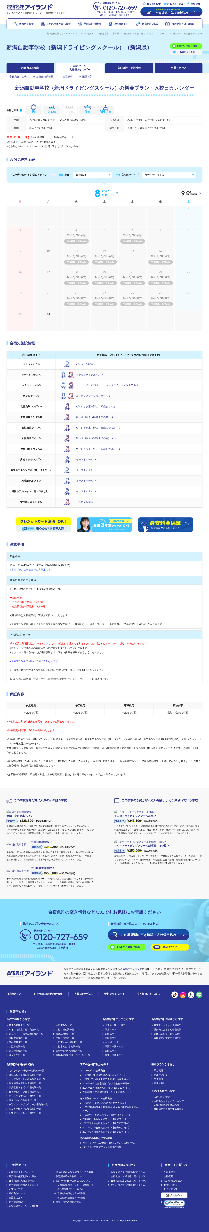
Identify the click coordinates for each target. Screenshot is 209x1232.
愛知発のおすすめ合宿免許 (167, 1029)
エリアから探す (86, 33)
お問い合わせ (170, 1185)
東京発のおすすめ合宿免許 (167, 1025)
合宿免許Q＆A (150, 23)
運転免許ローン (17, 1193)
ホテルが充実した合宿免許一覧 (25, 1096)
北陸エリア (110, 1038)
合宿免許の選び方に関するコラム (128, 1172)
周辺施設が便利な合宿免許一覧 (25, 1083)
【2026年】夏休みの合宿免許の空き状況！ (104, 1103)
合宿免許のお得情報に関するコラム (129, 1176)
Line (199, 994)
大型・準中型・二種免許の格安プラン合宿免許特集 (108, 1142)
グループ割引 (161, 1074)
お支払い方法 (16, 1189)
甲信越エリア (112, 1042)
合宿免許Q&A (16, 1202)
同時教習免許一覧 (18, 1038)
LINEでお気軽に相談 (187, 46)
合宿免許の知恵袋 (123, 1165)
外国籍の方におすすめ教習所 (169, 1109)
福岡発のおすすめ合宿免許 (167, 1038)
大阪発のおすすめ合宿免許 (167, 1033)
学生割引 (158, 1079)
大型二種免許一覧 (65, 1029)
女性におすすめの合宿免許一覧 (25, 1074)
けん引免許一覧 (17, 1055)
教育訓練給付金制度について (71, 1176)
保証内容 (87, 76)
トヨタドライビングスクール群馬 (133, 815)
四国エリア (110, 1050)
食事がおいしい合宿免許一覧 (24, 1091)
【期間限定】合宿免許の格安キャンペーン (104, 1075)
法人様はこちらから (148, 993)
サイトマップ (170, 1189)
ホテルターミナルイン (88, 374)
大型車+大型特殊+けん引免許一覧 (73, 1055)
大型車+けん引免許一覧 (68, 1046)
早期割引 (158, 1070)
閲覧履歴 (195, 4)
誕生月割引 (159, 1083)
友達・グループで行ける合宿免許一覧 (28, 1104)
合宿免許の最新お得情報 (48, 993)
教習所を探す (154, 4)
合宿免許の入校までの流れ (22, 1180)
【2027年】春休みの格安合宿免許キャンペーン (106, 1115)
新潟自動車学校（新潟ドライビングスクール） (146, 33)
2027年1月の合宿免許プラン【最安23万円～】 (106, 1123)
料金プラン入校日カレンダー (79, 68)
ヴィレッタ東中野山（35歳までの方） (97, 406)
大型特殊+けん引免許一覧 (69, 1050)
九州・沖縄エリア (114, 1055)
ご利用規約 (169, 1172)
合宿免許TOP (14, 993)
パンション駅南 (84, 364)
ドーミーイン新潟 (86, 385)
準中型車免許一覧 (18, 1042)
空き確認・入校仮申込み (148, 934)
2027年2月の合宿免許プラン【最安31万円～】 (106, 1127)
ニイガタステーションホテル (120, 385)
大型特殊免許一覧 (18, 1050)
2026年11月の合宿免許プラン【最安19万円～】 (106, 1087)
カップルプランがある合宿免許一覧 (27, 1079)
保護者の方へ (16, 1197)
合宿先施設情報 (44, 76)
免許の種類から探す (18, 1019)
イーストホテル (84, 459)
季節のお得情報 (92, 23)
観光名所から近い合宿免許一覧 (25, 1087)
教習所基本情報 (30, 67)
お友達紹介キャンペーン (21, 1172)
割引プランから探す (163, 1064)
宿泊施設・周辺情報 (129, 67)
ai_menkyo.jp (183, 994)
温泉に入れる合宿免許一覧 (22, 1100)
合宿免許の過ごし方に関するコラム (129, 1180)
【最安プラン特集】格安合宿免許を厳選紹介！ (106, 1079)
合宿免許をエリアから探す (118, 1019)
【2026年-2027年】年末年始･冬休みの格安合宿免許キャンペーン (112, 1109)
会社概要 (168, 1176)
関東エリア (110, 1029)
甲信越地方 (103, 33)
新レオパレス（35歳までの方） (93, 417)
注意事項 (67, 76)
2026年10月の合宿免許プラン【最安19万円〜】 (107, 1083)
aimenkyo (191, 994)
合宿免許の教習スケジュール (24, 1185)
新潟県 (116, 33)
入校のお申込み (83, 993)
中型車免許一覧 (64, 1025)
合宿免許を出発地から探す (167, 1019)
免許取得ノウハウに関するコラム (128, 1185)
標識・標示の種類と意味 (68, 1202)
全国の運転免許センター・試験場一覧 (75, 1185)
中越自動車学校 (40, 842)
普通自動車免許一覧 (19, 1025)
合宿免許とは (183, 23)
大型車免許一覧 (17, 1046)
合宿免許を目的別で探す (21, 1064)
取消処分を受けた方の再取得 (71, 1193)
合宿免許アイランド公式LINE (24, 1206)
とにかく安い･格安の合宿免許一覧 (26, 1070)
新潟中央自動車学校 (18, 815)
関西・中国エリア (114, 1046)
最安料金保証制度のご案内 (22, 1176)
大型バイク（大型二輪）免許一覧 (26, 1033)
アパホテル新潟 (84, 501)
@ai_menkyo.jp (174, 994)
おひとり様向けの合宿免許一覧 (25, 1108)
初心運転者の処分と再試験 (70, 1189)
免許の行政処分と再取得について (73, 1180)
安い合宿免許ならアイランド (60, 33)
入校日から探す (162, 1097)
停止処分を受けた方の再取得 (71, 1197)
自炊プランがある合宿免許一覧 (25, 1113)
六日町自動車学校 (41, 868)
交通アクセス (178, 67)
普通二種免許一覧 (65, 1033)
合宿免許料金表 (18, 76)
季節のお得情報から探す (94, 1064)
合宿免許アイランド (131, 969)
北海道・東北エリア (115, 1025)
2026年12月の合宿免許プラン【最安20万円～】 (107, 1092)
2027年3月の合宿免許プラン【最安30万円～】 (106, 1132)
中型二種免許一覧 (65, 1038)
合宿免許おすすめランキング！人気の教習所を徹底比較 (170, 1103)
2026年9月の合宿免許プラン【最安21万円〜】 (106, 1119)
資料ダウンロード (169, 947)
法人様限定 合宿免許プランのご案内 (74, 1172)
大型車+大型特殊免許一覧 (69, 1042)
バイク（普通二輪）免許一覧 (24, 1029)
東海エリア (110, 1033)
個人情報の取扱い (173, 1180)
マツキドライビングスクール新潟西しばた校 (140, 845)
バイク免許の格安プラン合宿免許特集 (101, 1147)
